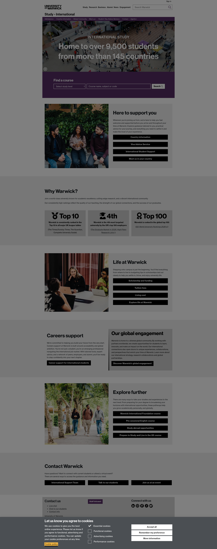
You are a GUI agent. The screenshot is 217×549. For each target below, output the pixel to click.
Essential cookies (101, 526)
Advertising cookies (103, 536)
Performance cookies (103, 541)
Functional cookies (102, 531)
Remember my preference (152, 532)
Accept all (152, 527)
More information (151, 538)
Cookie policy (51, 544)
